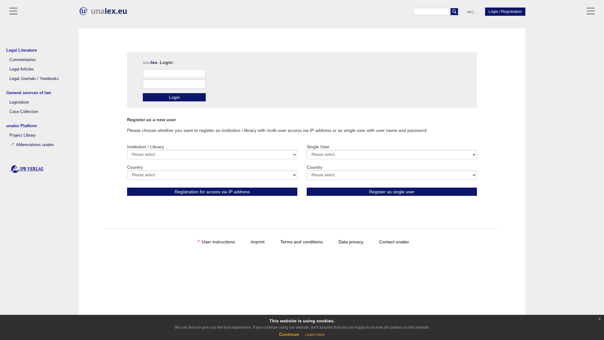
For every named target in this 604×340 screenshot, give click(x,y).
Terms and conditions (301, 241)
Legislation (19, 102)
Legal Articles (21, 69)
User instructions (218, 241)
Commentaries (22, 60)
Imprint (258, 241)
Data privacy (350, 241)
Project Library (22, 135)
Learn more (315, 334)
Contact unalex (394, 241)
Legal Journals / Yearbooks (34, 78)
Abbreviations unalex (35, 145)
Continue (289, 334)
